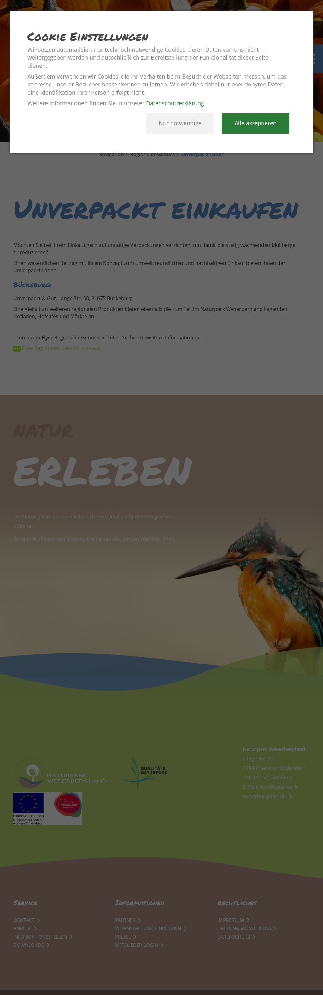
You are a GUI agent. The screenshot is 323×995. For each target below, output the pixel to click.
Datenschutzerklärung (175, 103)
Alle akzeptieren (256, 123)
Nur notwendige (180, 123)
